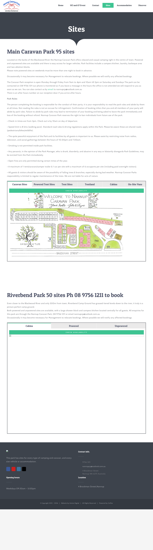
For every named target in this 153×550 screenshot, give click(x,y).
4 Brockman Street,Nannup (91, 486)
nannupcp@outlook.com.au (94, 466)
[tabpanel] (76, 224)
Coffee (110, 503)
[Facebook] (8, 469)
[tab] (20, 184)
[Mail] (24, 469)
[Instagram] (19, 469)
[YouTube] (13, 469)
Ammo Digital (74, 503)
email (50, 89)
